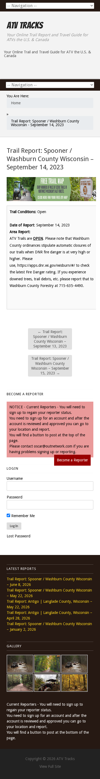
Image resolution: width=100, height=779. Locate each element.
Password (14, 497)
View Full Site (50, 766)
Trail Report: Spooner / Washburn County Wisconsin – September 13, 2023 (50, 339)
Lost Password (18, 536)
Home (16, 103)
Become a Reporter (72, 460)
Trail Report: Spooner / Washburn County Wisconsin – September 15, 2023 (50, 365)
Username (15, 478)
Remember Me (22, 516)
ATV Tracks (25, 25)
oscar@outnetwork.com (53, 446)
